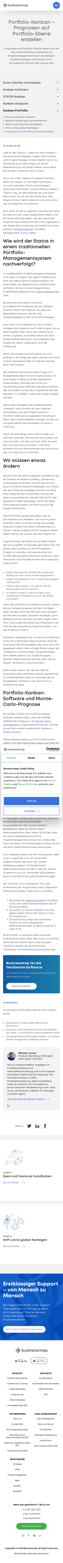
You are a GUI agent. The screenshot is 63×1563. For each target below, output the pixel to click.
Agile (17, 1480)
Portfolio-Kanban (23, 229)
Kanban (17, 1486)
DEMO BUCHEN (46, 1389)
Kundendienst (45, 1378)
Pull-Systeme (46, 1430)
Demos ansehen (21, 986)
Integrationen (17, 1394)
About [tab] (51, 758)
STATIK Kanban (14, 96)
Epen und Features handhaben (24, 124)
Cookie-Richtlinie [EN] (17, 1451)
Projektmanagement (17, 1475)
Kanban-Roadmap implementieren (26, 120)
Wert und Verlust (46, 1424)
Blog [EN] (17, 1491)
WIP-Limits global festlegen (22, 127)
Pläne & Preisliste (17, 1400)
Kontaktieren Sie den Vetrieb (45, 1384)
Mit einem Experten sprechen (24, 1329)
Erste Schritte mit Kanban (22, 82)
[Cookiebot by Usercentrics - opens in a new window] (46, 749)
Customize (29, 811)
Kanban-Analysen (15, 103)
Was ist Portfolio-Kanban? (20, 117)
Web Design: (31, 1553)
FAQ (46, 1394)
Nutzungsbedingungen (17, 1430)
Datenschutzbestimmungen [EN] (17, 1444)
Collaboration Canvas (17, 1384)
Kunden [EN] (17, 1424)
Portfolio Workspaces (17, 1378)
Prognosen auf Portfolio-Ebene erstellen (29, 131)
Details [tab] (31, 758)
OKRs (17, 1469)
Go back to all (11, 145)
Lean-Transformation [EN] (46, 1446)
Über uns (17, 1419)
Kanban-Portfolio (15, 110)
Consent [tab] (11, 758)
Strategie (17, 1464)
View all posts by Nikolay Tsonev (25, 1099)
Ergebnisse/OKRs (17, 1389)
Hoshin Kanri (46, 1440)
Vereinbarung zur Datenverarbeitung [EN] (17, 1436)
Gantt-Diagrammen (47, 291)
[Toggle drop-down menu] (57, 82)
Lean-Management (46, 1419)
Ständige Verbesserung (46, 1435)
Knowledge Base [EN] (17, 1405)
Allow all (31, 801)
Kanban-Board (35, 900)
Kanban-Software (15, 89)
